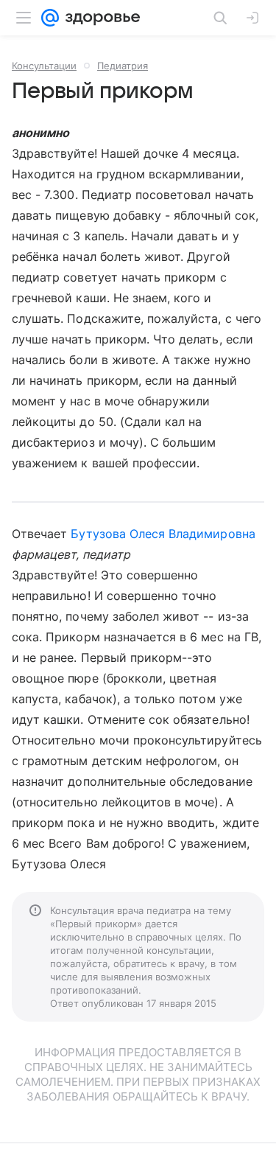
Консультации (44, 65)
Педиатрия (122, 65)
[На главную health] (100, 17)
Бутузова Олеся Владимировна (163, 533)
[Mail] (50, 17)
